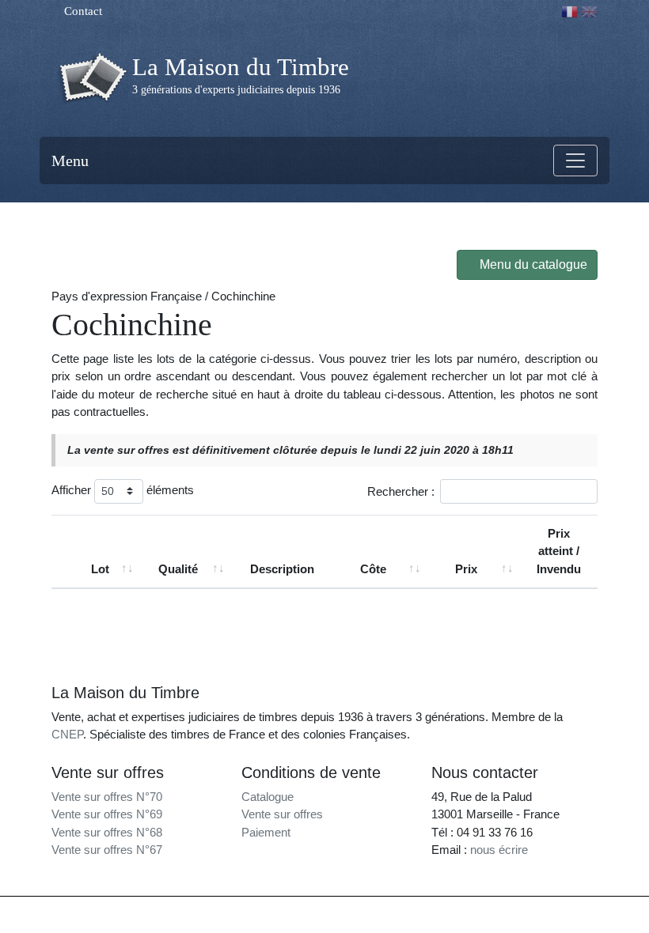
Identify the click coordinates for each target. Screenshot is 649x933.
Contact (81, 11)
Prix (466, 569)
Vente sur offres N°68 (106, 832)
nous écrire (499, 849)
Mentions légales (357, 910)
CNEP (67, 734)
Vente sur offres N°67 (106, 849)
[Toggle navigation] (575, 160)
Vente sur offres (282, 814)
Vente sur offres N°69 (106, 814)
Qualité (178, 569)
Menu (70, 160)
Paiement (265, 832)
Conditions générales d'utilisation (468, 910)
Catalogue (267, 796)
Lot (100, 569)
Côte (373, 569)
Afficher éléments (122, 490)
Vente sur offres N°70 (106, 796)
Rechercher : (401, 490)
